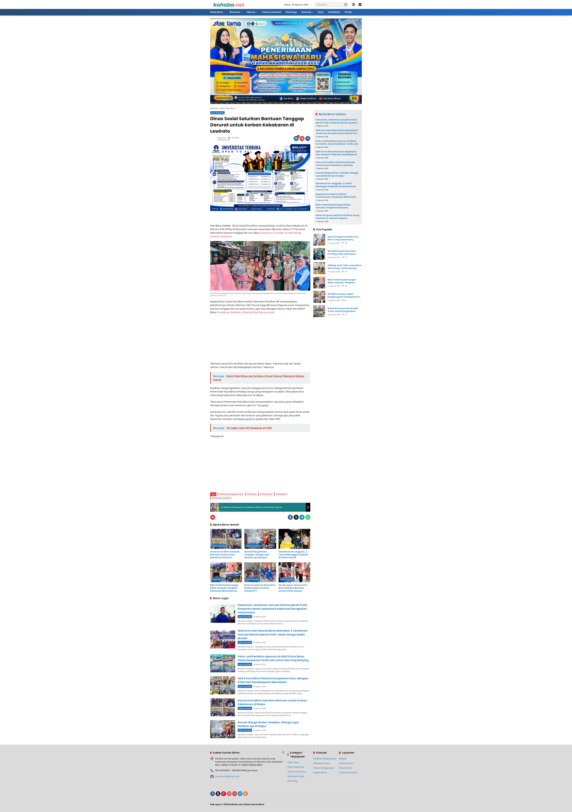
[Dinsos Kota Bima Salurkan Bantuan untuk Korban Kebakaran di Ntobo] (226, 539)
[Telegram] (301, 517)
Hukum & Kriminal (296, 771)
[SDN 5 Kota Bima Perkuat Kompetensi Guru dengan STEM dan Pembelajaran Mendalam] (222, 685)
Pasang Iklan (345, 767)
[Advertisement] (245, 215)
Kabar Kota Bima (217, 113)
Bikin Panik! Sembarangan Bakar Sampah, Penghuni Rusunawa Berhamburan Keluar (224, 588)
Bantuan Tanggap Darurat (231, 494)
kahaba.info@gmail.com (227, 776)
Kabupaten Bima (287, 546)
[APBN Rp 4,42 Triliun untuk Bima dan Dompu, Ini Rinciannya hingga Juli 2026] (319, 268)
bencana (252, 494)
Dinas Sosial (267, 494)
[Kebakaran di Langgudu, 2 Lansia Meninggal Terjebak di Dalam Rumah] (294, 539)
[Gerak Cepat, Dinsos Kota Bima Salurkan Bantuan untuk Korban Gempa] (294, 572)
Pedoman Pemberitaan (324, 758)
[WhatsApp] (307, 517)
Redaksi (343, 758)
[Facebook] (290, 517)
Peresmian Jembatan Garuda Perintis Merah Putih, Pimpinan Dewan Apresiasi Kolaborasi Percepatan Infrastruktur (273, 608)
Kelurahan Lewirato (222, 498)
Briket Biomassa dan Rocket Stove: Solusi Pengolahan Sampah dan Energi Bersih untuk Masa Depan (343, 310)
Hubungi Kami (346, 763)
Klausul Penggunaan (323, 767)
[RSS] (245, 793)
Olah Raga (292, 780)
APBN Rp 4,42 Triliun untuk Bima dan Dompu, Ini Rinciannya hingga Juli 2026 (345, 267)
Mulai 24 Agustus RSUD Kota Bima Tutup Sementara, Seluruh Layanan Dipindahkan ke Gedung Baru (337, 217)
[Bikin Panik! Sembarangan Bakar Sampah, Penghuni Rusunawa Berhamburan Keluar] (226, 572)
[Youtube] (234, 793)
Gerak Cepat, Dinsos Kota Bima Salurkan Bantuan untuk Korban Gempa (293, 588)
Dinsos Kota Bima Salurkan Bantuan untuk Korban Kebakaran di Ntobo (225, 554)
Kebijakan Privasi (321, 763)
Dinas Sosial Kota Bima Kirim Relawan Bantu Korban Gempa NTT (259, 588)
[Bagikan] (307, 138)
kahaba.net (221, 138)
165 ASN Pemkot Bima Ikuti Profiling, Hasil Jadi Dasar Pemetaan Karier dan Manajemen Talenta (342, 252)
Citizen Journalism (348, 772)
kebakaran (282, 494)
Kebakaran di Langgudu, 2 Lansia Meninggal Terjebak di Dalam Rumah (293, 554)
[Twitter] (296, 517)
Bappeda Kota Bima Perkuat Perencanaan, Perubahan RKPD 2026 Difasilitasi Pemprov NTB (336, 195)
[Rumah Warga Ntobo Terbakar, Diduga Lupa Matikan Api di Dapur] (260, 539)
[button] (346, 4)
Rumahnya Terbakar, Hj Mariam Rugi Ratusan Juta (245, 312)
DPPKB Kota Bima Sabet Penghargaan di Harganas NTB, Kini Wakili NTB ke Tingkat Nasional (345, 295)
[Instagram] (229, 793)
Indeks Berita (320, 772)
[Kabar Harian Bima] (228, 4)
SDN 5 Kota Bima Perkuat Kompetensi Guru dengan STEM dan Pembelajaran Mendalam (273, 680)
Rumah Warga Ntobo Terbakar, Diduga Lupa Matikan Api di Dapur (256, 554)
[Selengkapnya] (283, 752)
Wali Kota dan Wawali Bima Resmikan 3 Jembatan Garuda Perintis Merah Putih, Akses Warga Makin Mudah (273, 634)
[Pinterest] (223, 793)
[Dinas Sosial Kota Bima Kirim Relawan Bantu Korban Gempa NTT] (260, 572)
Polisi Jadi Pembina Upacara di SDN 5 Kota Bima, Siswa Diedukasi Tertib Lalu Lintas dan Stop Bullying (273, 658)
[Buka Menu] (360, 4)
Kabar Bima (293, 762)
